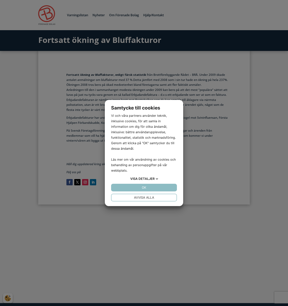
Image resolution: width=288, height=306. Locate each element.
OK (144, 187)
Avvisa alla (144, 197)
